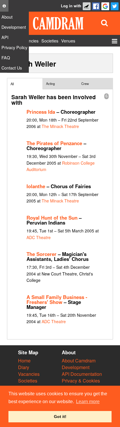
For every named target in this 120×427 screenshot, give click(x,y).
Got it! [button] (60, 416)
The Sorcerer (42, 253)
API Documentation (82, 374)
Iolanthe (36, 186)
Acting (50, 83)
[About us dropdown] (4, 6)
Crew (85, 83)
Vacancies (29, 374)
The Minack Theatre (60, 126)
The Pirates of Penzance (54, 143)
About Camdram (79, 360)
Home (24, 360)
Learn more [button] (88, 401)
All (12, 83)
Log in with (71, 5)
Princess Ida (41, 111)
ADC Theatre (39, 237)
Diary (23, 367)
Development (75, 367)
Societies (27, 380)
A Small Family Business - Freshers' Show (57, 299)
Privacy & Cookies (81, 380)
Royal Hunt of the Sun (52, 217)
